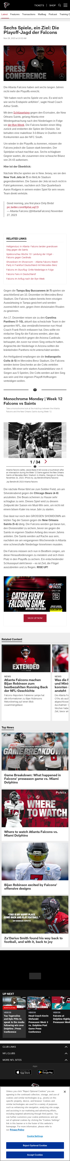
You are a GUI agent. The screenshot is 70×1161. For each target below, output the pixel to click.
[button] (35, 63)
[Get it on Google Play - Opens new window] (45, 1078)
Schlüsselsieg (22, 112)
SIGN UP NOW (35, 622)
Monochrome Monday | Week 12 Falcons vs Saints (33, 401)
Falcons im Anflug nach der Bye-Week (25, 278)
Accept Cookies (35, 1154)
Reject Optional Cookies (35, 1145)
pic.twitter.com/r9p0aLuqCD (23, 207)
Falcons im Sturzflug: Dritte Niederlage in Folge (30, 269)
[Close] (64, 1095)
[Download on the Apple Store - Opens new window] (23, 1076)
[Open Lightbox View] (35, 452)
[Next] (46, 461)
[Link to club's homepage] (6, 4)
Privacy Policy (42, 1129)
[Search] (59, 5)
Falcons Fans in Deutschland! (21, 274)
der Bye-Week (16, 124)
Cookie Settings (35, 1136)
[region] (35, 1125)
